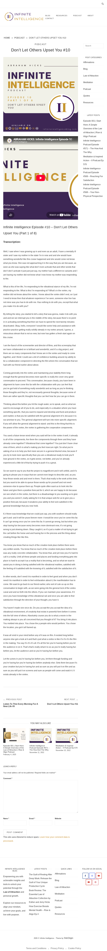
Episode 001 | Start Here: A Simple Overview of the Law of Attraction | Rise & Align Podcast (92, 128)
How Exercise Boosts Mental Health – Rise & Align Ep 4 (39, 910)
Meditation (88, 82)
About (91, 16)
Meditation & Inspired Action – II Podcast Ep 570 (93, 160)
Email (32, 819)
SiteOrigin (68, 938)
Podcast (77, 16)
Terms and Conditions (36, 948)
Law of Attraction (91, 76)
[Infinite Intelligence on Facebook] (85, 876)
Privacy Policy (57, 948)
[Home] (24, 20)
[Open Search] (103, 4)
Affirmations (88, 62)
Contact (49, 18)
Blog (85, 69)
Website (58, 819)
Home (7, 38)
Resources (61, 16)
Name (6, 819)
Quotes (86, 96)
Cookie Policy (74, 948)
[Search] (101, 44)
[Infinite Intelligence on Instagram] (92, 876)
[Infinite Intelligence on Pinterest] (96, 882)
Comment (7, 778)
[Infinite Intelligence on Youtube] (99, 876)
